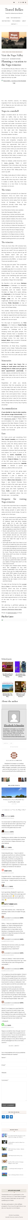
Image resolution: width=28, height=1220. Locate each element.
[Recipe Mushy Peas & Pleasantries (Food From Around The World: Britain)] (5, 780)
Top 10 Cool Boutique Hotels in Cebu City (15, 1174)
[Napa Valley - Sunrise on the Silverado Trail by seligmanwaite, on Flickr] (14, 89)
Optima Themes (19, 1217)
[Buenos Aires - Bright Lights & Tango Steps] (22, 780)
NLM (5, 1025)
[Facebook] (3, 1116)
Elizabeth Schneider (16, 58)
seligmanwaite (12, 613)
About (24, 20)
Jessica (7, 832)
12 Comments (14, 747)
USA (11, 743)
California (6, 743)
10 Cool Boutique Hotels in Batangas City (15, 1168)
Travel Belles (14, 9)
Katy (6, 847)
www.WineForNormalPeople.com (14, 736)
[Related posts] (20, 706)
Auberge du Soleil (19, 416)
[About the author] (8, 706)
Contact (13, 24)
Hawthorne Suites (9, 419)
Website (4, 1072)
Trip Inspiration (15, 17)
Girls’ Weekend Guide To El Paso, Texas (15, 1155)
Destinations (6, 20)
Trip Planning (16, 20)
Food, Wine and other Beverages (12, 51)
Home (7, 17)
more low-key (9, 163)
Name (4, 1057)
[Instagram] (7, 1116)
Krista (6, 886)
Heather (7, 816)
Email (4, 1065)
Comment (5, 1080)
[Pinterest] (11, 1116)
